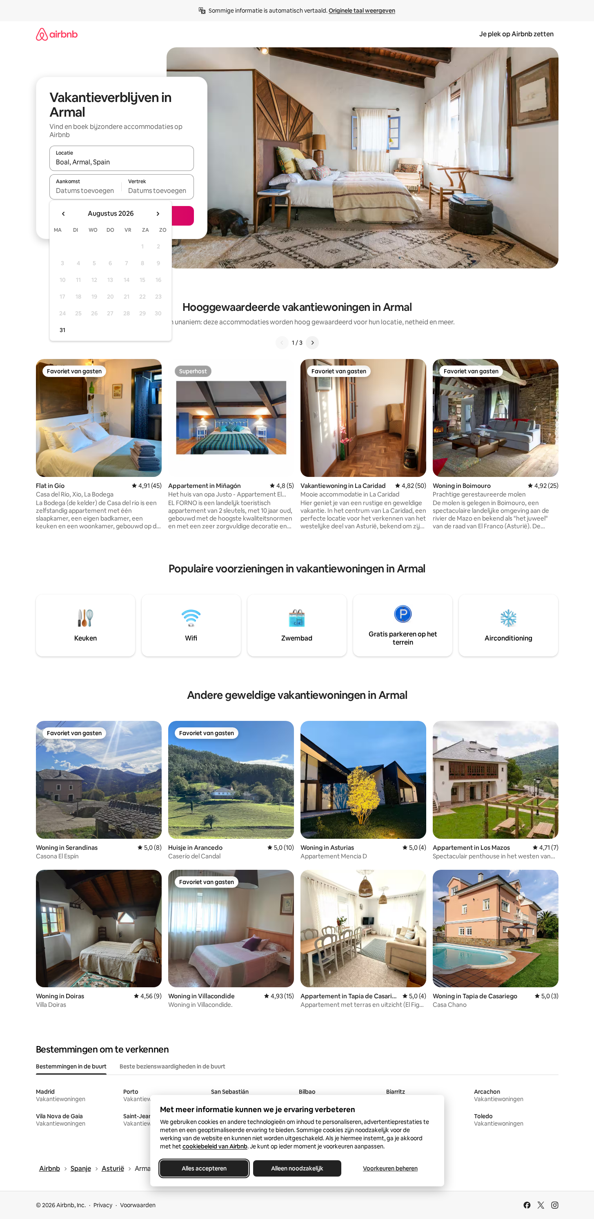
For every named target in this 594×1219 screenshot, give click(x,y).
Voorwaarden (138, 1205)
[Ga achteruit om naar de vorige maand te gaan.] (63, 213)
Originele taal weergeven (362, 10)
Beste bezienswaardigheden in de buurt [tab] (172, 1066)
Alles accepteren (204, 1168)
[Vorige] (282, 342)
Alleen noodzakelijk (297, 1168)
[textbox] (85, 190)
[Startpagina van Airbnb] (57, 34)
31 (62, 330)
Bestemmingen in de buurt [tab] (71, 1066)
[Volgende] (312, 342)
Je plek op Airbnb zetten (516, 34)
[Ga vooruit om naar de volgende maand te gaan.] (157, 213)
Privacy (102, 1205)
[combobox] (121, 162)
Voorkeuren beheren (390, 1168)
